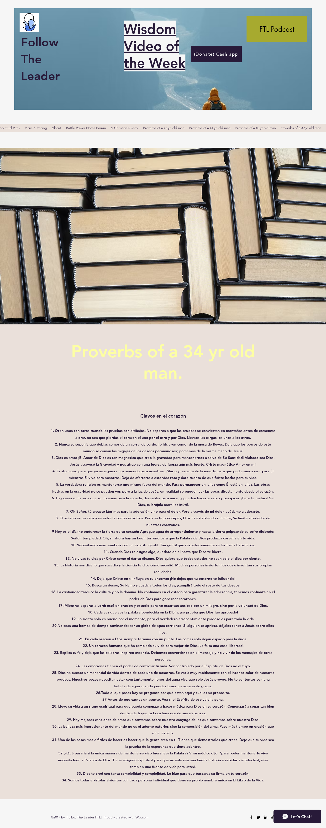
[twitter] (258, 817)
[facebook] (251, 817)
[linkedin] (265, 817)
